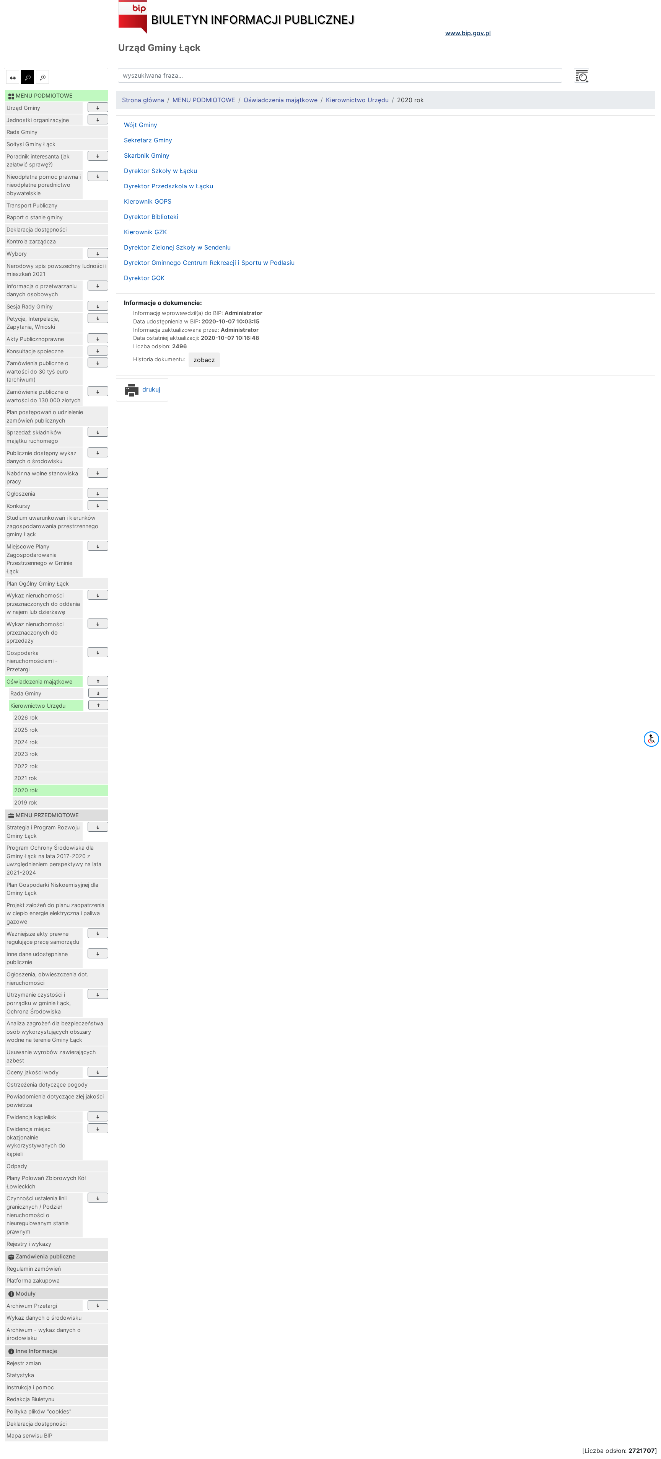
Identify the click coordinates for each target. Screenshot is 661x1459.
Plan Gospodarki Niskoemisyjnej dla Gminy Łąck (52, 888)
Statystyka (20, 1375)
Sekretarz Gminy (148, 140)
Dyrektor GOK (144, 278)
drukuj (150, 389)
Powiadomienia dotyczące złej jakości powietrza (55, 1100)
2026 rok (26, 717)
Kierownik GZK (145, 232)
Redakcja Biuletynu (30, 1399)
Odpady (17, 1166)
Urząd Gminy (23, 107)
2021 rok (25, 778)
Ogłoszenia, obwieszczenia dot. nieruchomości (47, 978)
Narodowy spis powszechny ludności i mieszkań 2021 (56, 270)
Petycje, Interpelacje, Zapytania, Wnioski (33, 322)
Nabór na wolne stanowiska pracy (42, 477)
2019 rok (25, 802)
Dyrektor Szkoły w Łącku (161, 171)
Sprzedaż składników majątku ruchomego (34, 436)
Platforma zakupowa (33, 1280)
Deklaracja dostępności (37, 229)
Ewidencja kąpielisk (31, 1117)
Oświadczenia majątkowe (39, 681)
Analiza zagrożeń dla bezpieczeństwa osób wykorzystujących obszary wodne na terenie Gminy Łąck (55, 1031)
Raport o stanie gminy (35, 217)
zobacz (204, 360)
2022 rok (26, 766)
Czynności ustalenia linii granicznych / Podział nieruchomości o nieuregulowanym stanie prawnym (37, 1214)
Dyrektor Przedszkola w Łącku (169, 186)
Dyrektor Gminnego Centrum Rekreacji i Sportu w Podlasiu (210, 262)
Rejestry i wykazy (29, 1243)
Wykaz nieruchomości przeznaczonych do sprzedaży (35, 632)
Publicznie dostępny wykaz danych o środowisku (42, 457)
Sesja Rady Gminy (30, 306)
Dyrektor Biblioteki (152, 216)
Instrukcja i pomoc (30, 1387)
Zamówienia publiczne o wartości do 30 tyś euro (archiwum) (37, 371)
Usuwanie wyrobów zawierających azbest (51, 1056)
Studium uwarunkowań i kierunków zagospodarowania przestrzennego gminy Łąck (52, 525)
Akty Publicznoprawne (35, 339)
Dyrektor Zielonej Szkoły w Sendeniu (178, 247)
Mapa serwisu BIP (29, 1435)
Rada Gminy (22, 132)
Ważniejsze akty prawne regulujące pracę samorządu (43, 937)
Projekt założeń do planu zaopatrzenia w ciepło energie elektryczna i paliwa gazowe (55, 913)
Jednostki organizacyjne (38, 120)
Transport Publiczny (32, 205)
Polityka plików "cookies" (39, 1411)
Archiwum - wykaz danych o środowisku (44, 1334)
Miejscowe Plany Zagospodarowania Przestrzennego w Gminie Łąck (39, 558)
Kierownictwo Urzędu (37, 705)
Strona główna (143, 100)
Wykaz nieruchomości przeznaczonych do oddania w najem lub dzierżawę (43, 603)
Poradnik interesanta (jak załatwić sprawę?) (38, 160)
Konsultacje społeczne (35, 351)
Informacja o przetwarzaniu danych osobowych (42, 290)
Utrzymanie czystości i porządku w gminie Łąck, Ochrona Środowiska (39, 1002)
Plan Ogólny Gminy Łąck (38, 583)
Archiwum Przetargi (32, 1305)
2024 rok (26, 742)
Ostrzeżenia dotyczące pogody (47, 1084)
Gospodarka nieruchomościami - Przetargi (32, 661)
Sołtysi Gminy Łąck (31, 144)
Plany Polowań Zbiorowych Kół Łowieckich (46, 1182)
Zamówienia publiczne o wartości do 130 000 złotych (44, 395)
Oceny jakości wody (33, 1072)
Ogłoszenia (21, 493)
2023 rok (26, 754)
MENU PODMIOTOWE (204, 100)
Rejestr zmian (24, 1363)
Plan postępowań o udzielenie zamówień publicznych (45, 416)
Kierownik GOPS (147, 201)
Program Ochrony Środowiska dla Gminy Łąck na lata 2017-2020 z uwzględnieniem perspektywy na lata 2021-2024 (54, 860)
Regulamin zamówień (34, 1268)
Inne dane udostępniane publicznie (37, 958)
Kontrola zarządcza (31, 241)
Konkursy (18, 506)
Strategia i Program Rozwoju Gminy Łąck (43, 831)
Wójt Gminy (140, 125)
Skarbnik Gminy (146, 155)
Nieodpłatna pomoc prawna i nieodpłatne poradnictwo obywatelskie (44, 184)
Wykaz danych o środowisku (44, 1317)
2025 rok (26, 729)
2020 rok (26, 790)
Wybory (17, 253)
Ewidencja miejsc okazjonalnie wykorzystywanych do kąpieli (36, 1141)
